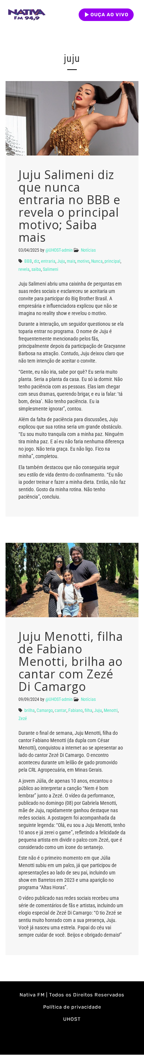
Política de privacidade (72, 1007)
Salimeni (50, 269)
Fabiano (75, 710)
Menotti (111, 710)
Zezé (22, 718)
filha (88, 710)
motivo (83, 261)
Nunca (97, 261)
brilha (29, 710)
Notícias (88, 250)
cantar (60, 710)
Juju (61, 261)
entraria (48, 261)
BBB (28, 261)
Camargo (45, 710)
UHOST (72, 1019)
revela (24, 269)
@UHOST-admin (59, 250)
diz (36, 261)
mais (71, 261)
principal (112, 261)
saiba (36, 269)
